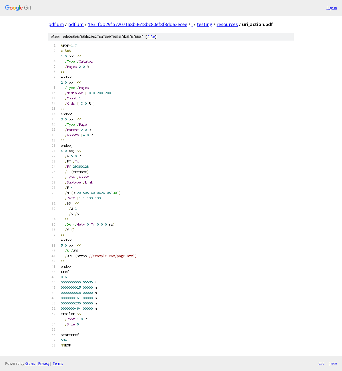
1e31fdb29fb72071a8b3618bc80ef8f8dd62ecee (137, 24)
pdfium (56, 24)
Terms (58, 363)
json (333, 363)
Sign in (331, 8)
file (151, 37)
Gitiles (30, 363)
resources (227, 24)
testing (204, 24)
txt (321, 363)
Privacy (44, 363)
